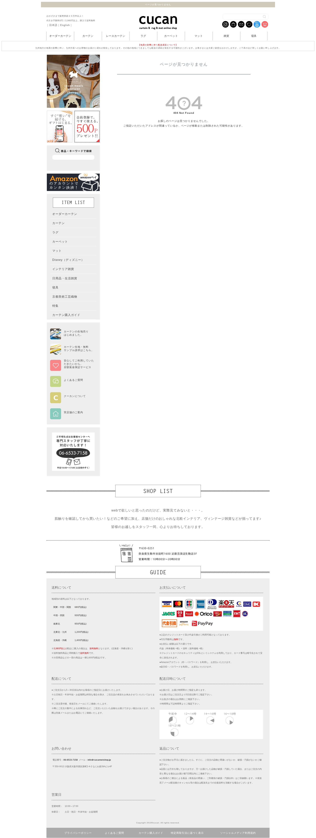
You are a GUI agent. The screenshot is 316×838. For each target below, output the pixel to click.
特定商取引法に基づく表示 (187, 832)
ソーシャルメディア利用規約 (238, 832)
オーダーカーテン (60, 35)
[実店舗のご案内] (72, 416)
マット (199, 35)
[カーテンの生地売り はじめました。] (72, 337)
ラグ (143, 35)
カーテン (87, 35)
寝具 (254, 35)
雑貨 (226, 35)
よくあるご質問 (114, 832)
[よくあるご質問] (72, 384)
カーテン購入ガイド (151, 832)
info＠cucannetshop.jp (99, 760)
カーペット (171, 35)
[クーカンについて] (72, 400)
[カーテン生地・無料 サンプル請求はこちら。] (72, 353)
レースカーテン (115, 35)
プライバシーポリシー (78, 832)
